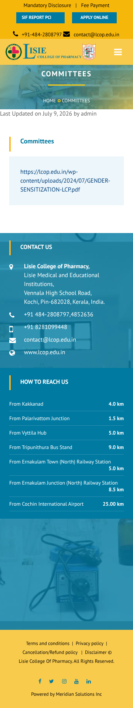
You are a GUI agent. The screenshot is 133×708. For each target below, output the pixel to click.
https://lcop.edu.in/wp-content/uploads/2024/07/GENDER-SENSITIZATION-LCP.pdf (65, 180)
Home (49, 100)
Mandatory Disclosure (47, 5)
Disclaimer (96, 652)
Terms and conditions (47, 643)
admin (89, 113)
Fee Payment (95, 5)
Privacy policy (91, 643)
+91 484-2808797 (46, 314)
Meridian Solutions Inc (79, 694)
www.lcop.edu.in (44, 352)
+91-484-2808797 (42, 34)
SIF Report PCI (40, 17)
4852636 (82, 314)
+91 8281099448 (45, 327)
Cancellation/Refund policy (51, 652)
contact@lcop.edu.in (96, 34)
